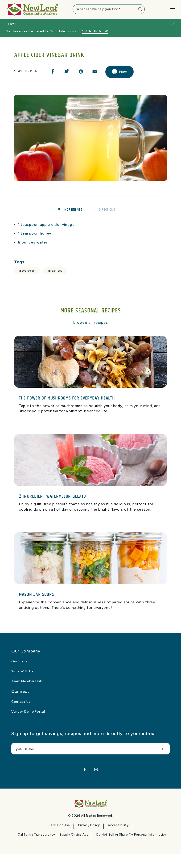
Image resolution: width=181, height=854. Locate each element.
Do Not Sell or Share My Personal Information (131, 834)
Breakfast (55, 270)
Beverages (26, 270)
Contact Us (20, 702)
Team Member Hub (26, 681)
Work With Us (22, 671)
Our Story (19, 661)
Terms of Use (59, 825)
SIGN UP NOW (95, 31)
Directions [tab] (107, 209)
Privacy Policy (89, 825)
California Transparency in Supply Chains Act (53, 834)
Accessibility (118, 825)
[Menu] (168, 9)
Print (123, 72)
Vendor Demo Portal (28, 712)
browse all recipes (90, 322)
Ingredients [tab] (72, 209)
